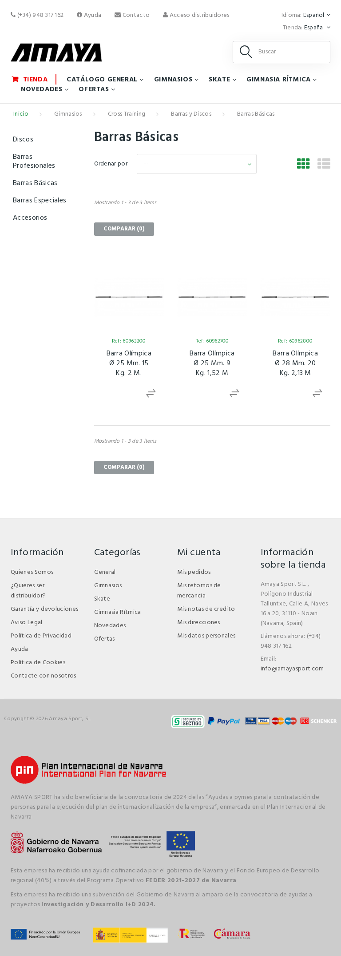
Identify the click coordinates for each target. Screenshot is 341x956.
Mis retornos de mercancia (199, 591)
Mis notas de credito (206, 609)
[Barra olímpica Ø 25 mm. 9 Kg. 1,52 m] (212, 297)
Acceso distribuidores (198, 15)
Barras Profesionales (34, 161)
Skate (219, 80)
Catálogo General (102, 80)
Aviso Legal (27, 622)
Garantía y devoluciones (44, 609)
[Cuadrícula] (303, 165)
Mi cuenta (198, 553)
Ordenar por (111, 164)
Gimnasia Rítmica (278, 80)
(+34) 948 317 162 (39, 15)
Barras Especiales (39, 200)
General (105, 572)
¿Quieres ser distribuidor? (28, 591)
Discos (23, 139)
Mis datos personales (206, 636)
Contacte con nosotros (43, 676)
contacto (135, 15)
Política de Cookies (38, 663)
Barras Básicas (35, 183)
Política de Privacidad (41, 636)
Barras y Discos (191, 114)
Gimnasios (173, 80)
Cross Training (126, 114)
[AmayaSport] (56, 52)
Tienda (35, 79)
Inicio (20, 114)
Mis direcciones (198, 622)
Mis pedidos (194, 572)
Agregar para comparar (152, 393)
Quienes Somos (32, 572)
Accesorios (30, 218)
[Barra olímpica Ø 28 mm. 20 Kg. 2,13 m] (295, 297)
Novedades (41, 89)
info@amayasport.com (292, 669)
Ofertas (94, 89)
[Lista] (323, 165)
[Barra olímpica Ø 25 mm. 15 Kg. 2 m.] (129, 297)
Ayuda (92, 15)
